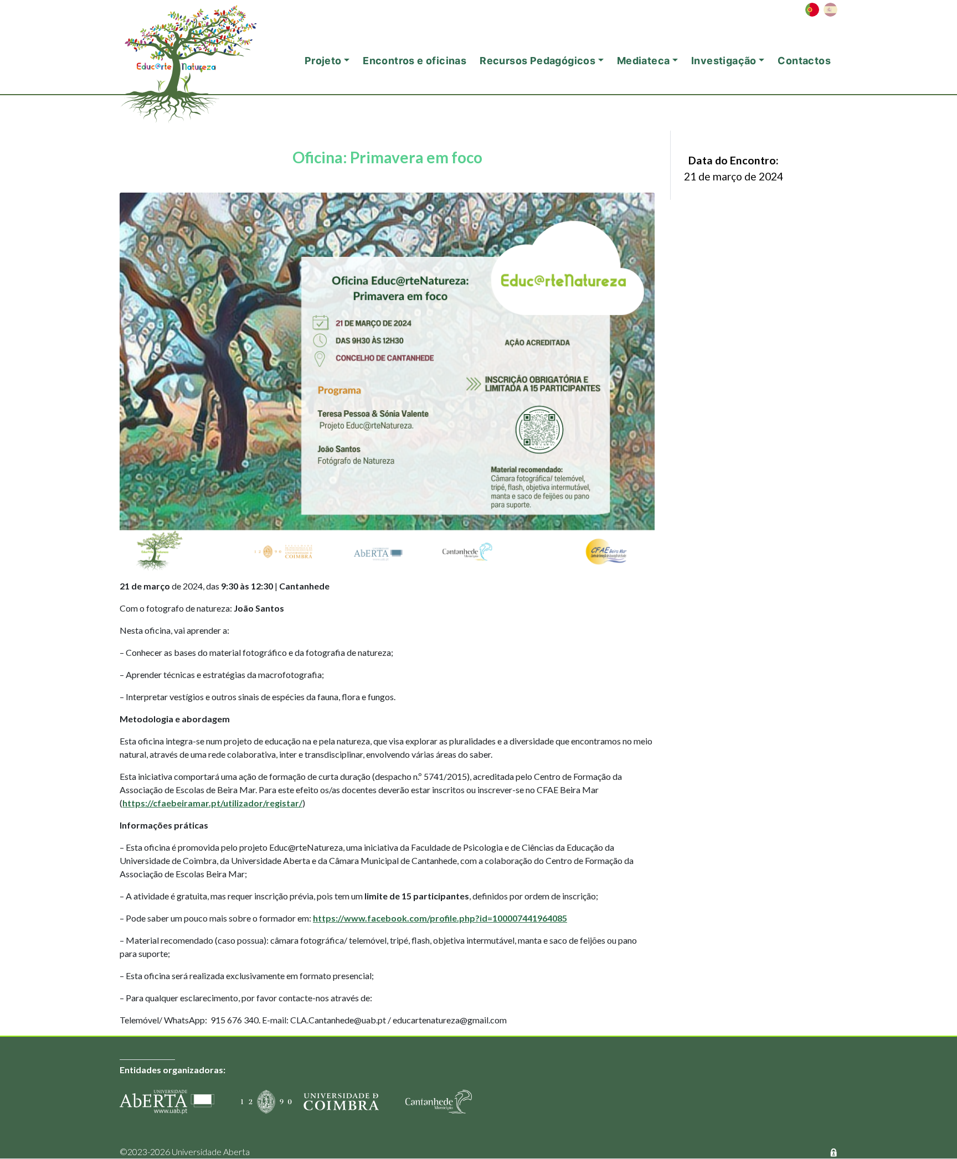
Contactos (804, 60)
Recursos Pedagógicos (537, 60)
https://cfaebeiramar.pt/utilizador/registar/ (212, 803)
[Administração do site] (833, 1151)
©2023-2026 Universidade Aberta (185, 1151)
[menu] (821, 10)
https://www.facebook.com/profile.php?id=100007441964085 (440, 918)
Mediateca (643, 60)
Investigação (724, 60)
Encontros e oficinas (414, 60)
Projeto (323, 60)
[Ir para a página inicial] (203, 47)
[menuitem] (812, 10)
